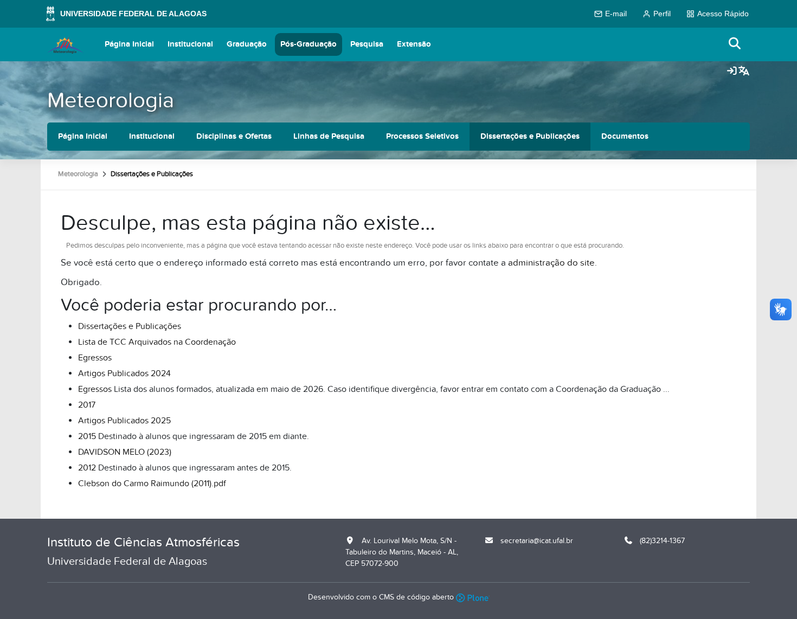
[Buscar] (735, 44)
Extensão (414, 44)
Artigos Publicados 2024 (124, 373)
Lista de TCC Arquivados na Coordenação (157, 342)
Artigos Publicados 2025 (124, 420)
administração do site (551, 262)
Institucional (190, 44)
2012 (87, 467)
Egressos (95, 357)
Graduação (247, 44)
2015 (87, 436)
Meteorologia (110, 100)
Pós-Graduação (308, 44)
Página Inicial (129, 44)
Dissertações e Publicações (530, 136)
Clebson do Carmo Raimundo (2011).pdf (152, 483)
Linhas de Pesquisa (328, 136)
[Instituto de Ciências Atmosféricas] (65, 44)
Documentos (624, 136)
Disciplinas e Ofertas (234, 136)
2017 (86, 404)
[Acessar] (732, 72)
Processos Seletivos (422, 136)
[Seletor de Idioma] (744, 72)
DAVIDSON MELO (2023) (124, 452)
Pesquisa (366, 44)
